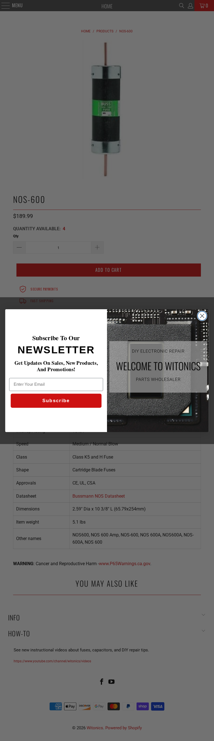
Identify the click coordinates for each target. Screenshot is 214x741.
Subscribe (56, 400)
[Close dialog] (202, 315)
